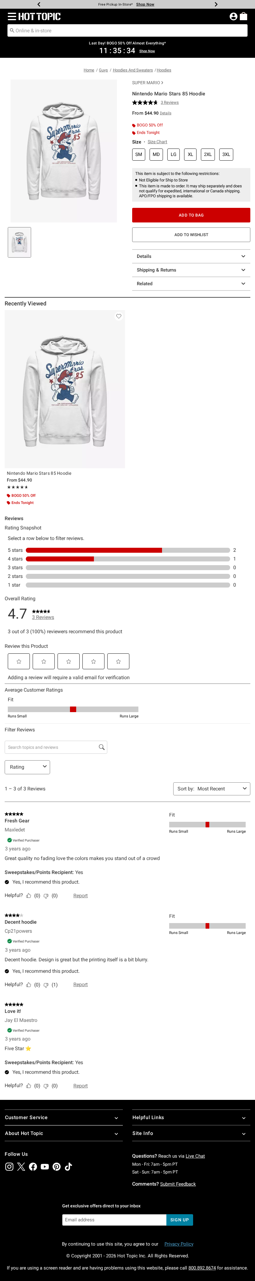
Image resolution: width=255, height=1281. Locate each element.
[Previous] (39, 4)
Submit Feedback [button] (178, 1184)
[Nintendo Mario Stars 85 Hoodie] (65, 389)
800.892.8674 (202, 1268)
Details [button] (165, 113)
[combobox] (127, 30)
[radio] (138, 155)
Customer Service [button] (26, 1117)
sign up (179, 1219)
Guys (103, 70)
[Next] (216, 4)
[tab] (19, 242)
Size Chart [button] (157, 141)
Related (144, 283)
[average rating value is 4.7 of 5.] (146, 102)
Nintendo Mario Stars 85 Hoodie (39, 473)
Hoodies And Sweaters (133, 70)
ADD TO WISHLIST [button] (191, 234)
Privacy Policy (179, 1244)
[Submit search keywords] (12, 30)
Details (144, 256)
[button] (10, 16)
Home (89, 70)
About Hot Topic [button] (24, 1133)
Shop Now (145, 4)
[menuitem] (243, 16)
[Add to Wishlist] (118, 316)
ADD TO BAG (191, 215)
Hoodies (164, 70)
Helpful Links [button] (148, 1117)
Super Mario (146, 82)
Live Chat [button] (195, 1156)
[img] (9, 1166)
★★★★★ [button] (17, 487)
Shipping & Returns (156, 270)
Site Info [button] (142, 1133)
